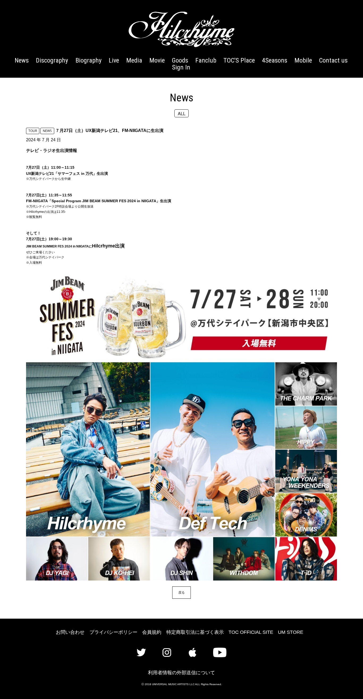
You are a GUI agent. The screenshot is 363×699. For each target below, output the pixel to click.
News (22, 60)
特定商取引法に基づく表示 (195, 632)
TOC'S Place (239, 60)
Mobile (303, 60)
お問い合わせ (70, 632)
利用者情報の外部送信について (181, 672)
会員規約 (151, 632)
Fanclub (205, 60)
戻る (181, 592)
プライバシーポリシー (113, 632)
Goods (180, 60)
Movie (157, 60)
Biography (88, 60)
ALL (181, 113)
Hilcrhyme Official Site (181, 29)
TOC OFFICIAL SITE (251, 632)
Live (114, 60)
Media (134, 60)
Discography (52, 60)
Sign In (181, 67)
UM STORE (290, 632)
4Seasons (274, 60)
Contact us (333, 60)
